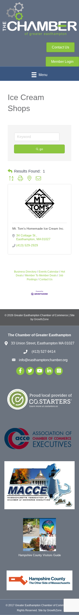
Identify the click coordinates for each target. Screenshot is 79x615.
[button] (10, 171)
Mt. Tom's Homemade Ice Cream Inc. (38, 228)
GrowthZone (41, 319)
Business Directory (25, 271)
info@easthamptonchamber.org (43, 360)
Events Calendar (49, 271)
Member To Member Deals (41, 275)
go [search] (41, 149)
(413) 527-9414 (43, 351)
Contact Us (45, 279)
